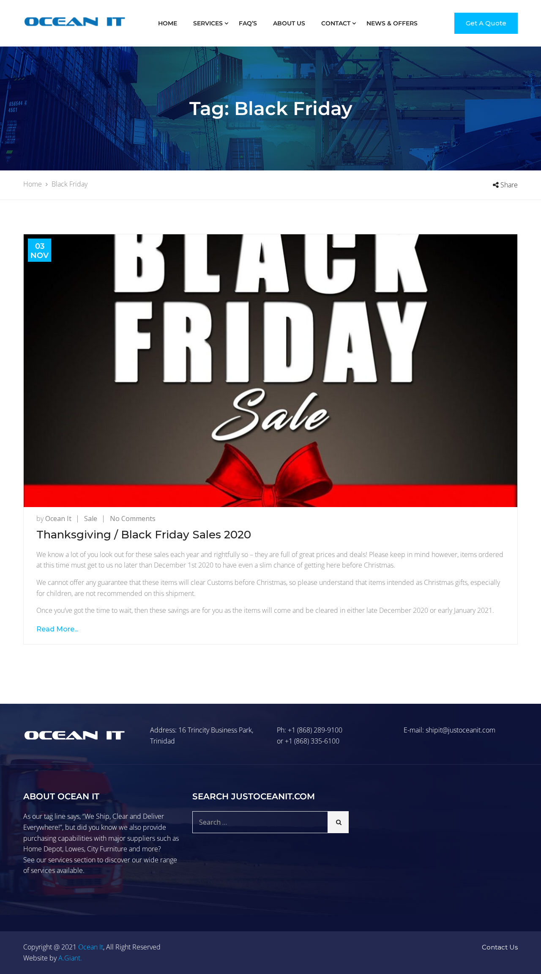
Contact (335, 23)
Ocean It (58, 518)
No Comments (133, 518)
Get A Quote (486, 23)
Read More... (57, 629)
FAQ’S (248, 23)
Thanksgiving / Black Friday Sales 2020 (143, 534)
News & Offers (392, 23)
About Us (289, 23)
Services (208, 23)
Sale (90, 518)
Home (167, 23)
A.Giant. (70, 958)
